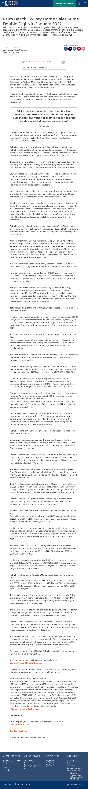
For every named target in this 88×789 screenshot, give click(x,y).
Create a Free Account (65, 3)
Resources (27, 769)
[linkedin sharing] (75, 49)
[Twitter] (4, 770)
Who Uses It (50, 765)
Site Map (11, 784)
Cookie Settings (25, 784)
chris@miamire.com (19, 724)
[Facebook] (6, 770)
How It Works (50, 763)
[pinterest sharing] (79, 49)
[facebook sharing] (66, 49)
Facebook (22, 731)
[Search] (85, 3)
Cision (79, 784)
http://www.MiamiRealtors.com (25, 709)
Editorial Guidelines (30, 767)
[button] (44, 62)
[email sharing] (83, 49)
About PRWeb (29, 761)
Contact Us (7, 767)
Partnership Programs (31, 765)
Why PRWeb (50, 761)
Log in (69, 763)
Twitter (13, 731)
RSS (18, 784)
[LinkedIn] (9, 770)
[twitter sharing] (70, 49)
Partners (27, 763)
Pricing (48, 767)
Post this (45, 126)
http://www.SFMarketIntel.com (28, 663)
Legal (5, 784)
